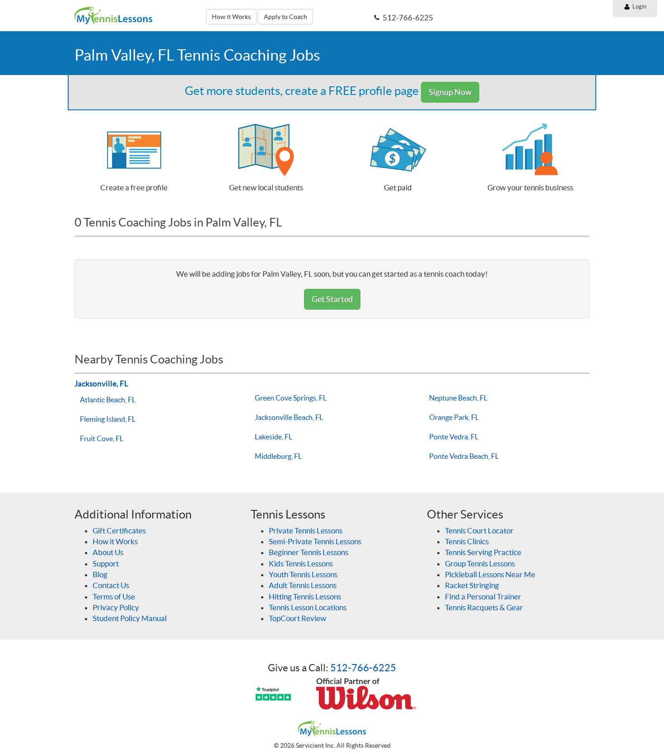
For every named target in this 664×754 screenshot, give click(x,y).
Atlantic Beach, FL (108, 400)
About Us (108, 552)
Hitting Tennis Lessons (305, 596)
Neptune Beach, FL (458, 398)
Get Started (332, 299)
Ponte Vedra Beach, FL (464, 456)
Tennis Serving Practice (483, 552)
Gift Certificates (119, 530)
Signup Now (450, 92)
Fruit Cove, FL (101, 438)
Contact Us (111, 585)
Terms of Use (114, 596)
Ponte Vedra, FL (453, 437)
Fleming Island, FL (108, 419)
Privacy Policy (116, 607)
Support (106, 563)
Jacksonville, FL (101, 383)
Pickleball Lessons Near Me (490, 574)
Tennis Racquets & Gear (484, 607)
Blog (100, 574)
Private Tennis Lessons (305, 530)
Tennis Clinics (467, 541)
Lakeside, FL (273, 437)
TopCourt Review (297, 618)
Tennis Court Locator (479, 530)
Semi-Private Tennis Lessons (315, 541)
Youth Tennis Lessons (303, 574)
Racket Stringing (472, 585)
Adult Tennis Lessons (303, 585)
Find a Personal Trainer (483, 596)
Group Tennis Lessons (480, 563)
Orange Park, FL (454, 417)
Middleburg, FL (278, 456)
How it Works (231, 16)
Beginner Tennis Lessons (308, 552)
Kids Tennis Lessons (301, 563)
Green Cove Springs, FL (291, 398)
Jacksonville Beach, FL (289, 417)
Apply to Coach (285, 16)
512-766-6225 (363, 667)
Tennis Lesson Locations (307, 607)
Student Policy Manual (130, 618)
